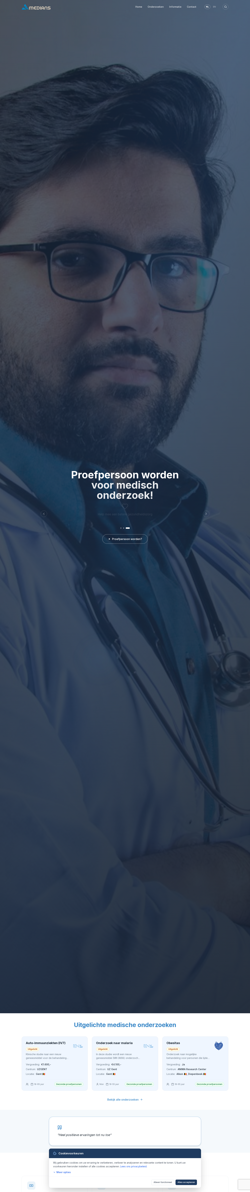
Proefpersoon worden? (127, 539)
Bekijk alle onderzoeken (123, 1099)
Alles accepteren (186, 1182)
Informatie (175, 6)
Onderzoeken (156, 6)
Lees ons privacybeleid (133, 1166)
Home (138, 6)
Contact (191, 6)
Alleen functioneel (163, 1182)
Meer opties (63, 1172)
